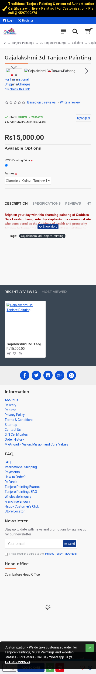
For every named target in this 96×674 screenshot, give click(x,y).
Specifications (46, 204)
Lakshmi (77, 42)
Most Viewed (54, 292)
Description (16, 204)
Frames (9, 173)
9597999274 (28, 13)
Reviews (73, 204)
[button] (29, 71)
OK (90, 648)
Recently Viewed (21, 292)
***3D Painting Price (17, 160)
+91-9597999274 (17, 662)
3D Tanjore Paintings (53, 42)
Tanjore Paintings (23, 42)
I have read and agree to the (43, 553)
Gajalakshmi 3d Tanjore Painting (42, 236)
